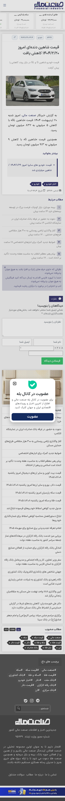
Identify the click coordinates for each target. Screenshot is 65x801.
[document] (32, 400)
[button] (14, 383)
